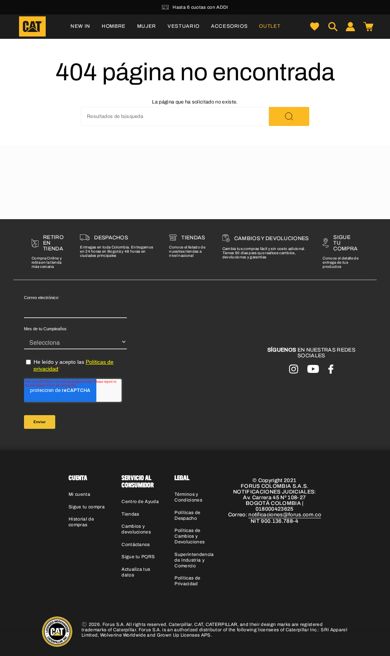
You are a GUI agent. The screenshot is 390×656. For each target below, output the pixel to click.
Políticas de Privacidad (187, 580)
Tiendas (130, 514)
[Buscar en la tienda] (289, 116)
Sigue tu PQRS (138, 556)
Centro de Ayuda (140, 501)
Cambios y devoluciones (136, 529)
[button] (113, 27)
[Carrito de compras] (368, 26)
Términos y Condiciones (188, 497)
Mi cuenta (79, 494)
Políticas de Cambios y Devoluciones (189, 536)
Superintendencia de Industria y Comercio (194, 560)
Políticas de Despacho (187, 515)
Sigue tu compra (87, 507)
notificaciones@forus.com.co (284, 514)
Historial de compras (81, 521)
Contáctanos (135, 544)
